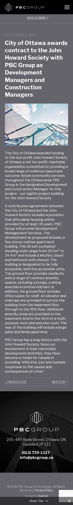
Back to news (36, 17)
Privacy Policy (43, 490)
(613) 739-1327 (36, 452)
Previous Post (17, 382)
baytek (43, 496)
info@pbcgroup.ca (36, 457)
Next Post (59, 382)
